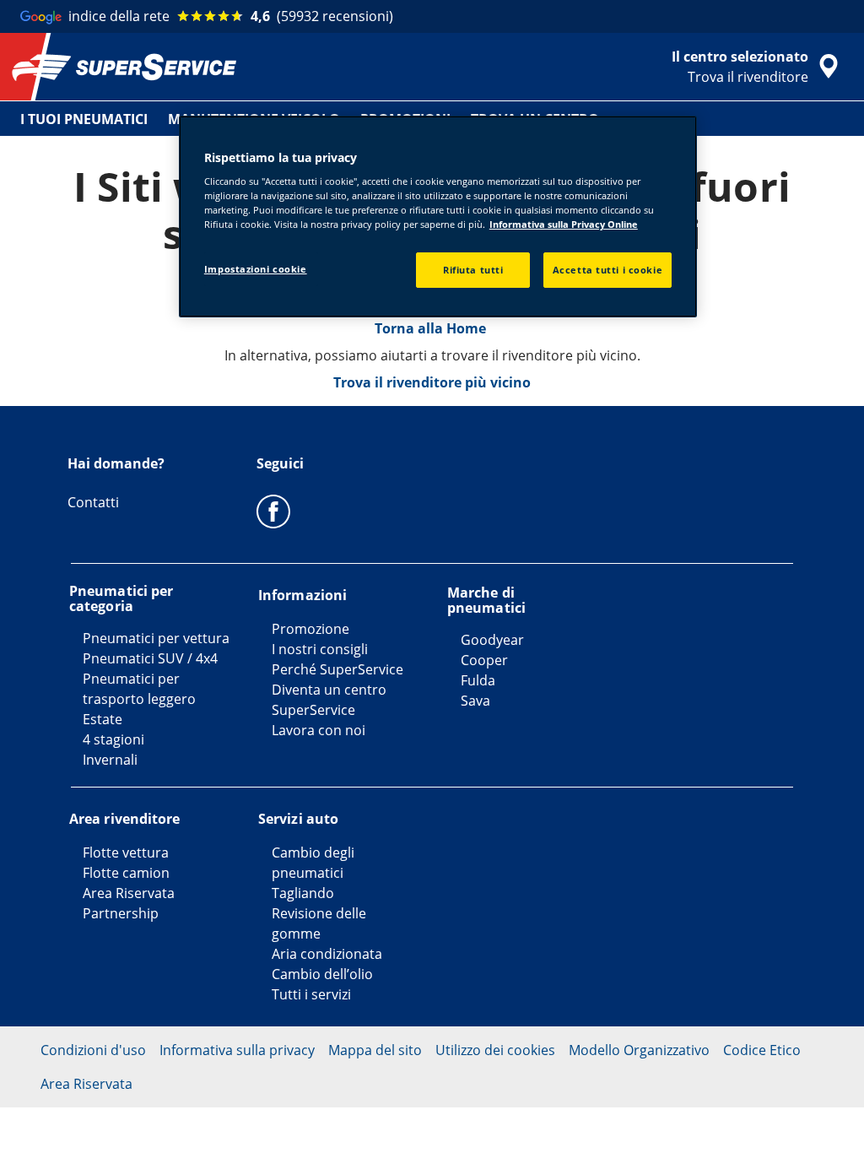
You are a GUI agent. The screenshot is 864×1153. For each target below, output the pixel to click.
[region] (438, 217)
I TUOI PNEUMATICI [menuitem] (84, 119)
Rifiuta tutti (473, 269)
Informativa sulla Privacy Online (563, 224)
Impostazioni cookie (255, 269)
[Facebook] (273, 511)
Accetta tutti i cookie (608, 269)
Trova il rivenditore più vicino (432, 382)
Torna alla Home (432, 328)
